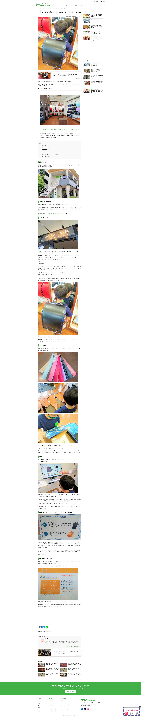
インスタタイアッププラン (65, 704)
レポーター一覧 (52, 702)
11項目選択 (44, 150)
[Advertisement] (59, 617)
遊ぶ (71, 5)
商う (86, 5)
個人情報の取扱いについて (53, 712)
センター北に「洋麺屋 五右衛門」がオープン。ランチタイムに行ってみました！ (97, 26)
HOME (40, 8)
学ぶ (81, 5)
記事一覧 (51, 700)
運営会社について (64, 700)
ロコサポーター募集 (64, 702)
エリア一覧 (96, 1)
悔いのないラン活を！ (46, 156)
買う (66, 5)
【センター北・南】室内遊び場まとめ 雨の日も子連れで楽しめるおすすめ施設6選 (97, 15)
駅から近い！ (44, 145)
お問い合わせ (102, 1)
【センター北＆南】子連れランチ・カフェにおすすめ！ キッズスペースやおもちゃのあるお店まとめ (97, 32)
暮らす (76, 5)
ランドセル (48, 631)
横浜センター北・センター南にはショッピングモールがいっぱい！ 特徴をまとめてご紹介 (97, 20)
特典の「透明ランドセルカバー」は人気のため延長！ (52, 154)
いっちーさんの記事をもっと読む (73, 646)
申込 (43, 152)
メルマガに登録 (70, 691)
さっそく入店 (44, 149)
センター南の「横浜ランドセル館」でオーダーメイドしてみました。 (55, 8)
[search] (103, 5)
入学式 (44, 631)
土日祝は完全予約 (45, 147)
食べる (61, 5)
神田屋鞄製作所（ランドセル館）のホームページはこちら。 (51, 213)
